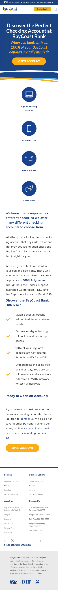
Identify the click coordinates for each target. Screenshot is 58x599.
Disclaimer (8, 532)
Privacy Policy (9, 528)
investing (30, 433)
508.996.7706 (29, 140)
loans (38, 428)
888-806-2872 (39, 519)
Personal (8, 475)
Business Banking (37, 475)
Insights (7, 514)
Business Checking (36, 481)
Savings (7, 485)
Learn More (29, 200)
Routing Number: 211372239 (17, 545)
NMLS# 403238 (35, 530)
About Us (8, 501)
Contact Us (8, 523)
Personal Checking (11, 481)
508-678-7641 (39, 514)
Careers (7, 519)
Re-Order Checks (11, 494)
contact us (27, 419)
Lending (7, 490)
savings (29, 428)
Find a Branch (29, 170)
